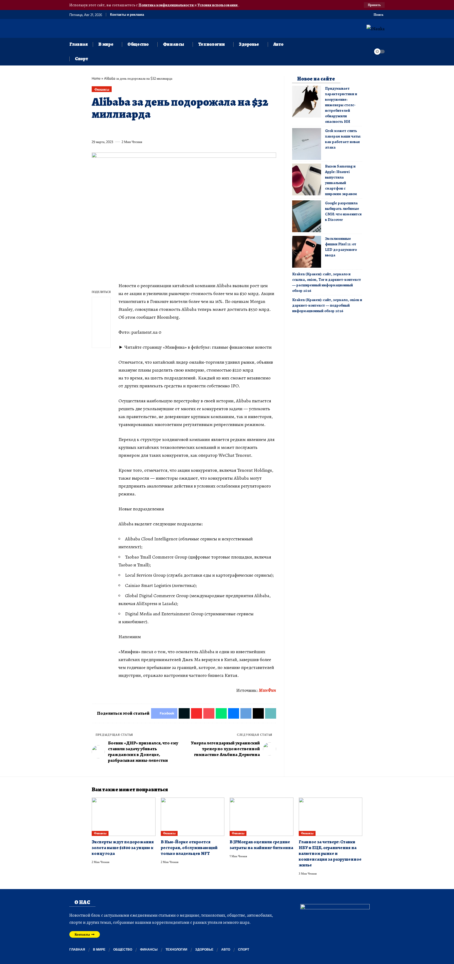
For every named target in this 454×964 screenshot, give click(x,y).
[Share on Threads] (192, 129)
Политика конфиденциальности (166, 5)
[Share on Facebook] (95, 129)
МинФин (267, 690)
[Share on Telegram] (183, 129)
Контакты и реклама (127, 14)
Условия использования (218, 5)
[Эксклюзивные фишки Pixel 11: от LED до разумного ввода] (306, 252)
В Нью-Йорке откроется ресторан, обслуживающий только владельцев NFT (189, 847)
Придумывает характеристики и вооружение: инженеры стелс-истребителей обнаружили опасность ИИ (341, 105)
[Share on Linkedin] (144, 129)
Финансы (101, 89)
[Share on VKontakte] (173, 129)
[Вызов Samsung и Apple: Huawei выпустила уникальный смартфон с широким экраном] (306, 179)
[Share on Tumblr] (153, 129)
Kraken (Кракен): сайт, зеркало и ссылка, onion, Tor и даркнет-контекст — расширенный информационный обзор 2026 (326, 282)
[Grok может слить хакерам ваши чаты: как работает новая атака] (306, 144)
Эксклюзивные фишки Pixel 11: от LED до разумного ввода (341, 247)
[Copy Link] (202, 129)
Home (96, 78)
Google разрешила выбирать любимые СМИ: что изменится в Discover (343, 211)
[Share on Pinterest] (124, 129)
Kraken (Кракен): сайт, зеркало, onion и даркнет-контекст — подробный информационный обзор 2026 (327, 305)
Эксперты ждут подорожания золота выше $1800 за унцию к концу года (123, 847)
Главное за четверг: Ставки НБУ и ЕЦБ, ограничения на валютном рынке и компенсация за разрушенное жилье (330, 853)
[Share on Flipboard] (114, 129)
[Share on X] (105, 129)
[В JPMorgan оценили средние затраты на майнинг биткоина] (261, 817)
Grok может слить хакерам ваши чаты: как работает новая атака (343, 139)
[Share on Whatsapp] (134, 129)
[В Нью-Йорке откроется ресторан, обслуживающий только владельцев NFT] (193, 817)
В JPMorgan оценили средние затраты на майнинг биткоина (261, 845)
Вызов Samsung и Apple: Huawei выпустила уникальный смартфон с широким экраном (341, 180)
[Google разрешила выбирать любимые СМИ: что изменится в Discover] (306, 216)
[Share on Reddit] (163, 129)
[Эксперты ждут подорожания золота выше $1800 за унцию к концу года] (124, 817)
